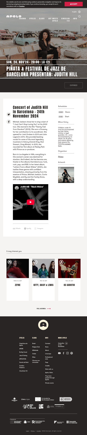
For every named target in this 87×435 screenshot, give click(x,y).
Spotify (29, 228)
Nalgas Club (36, 347)
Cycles (32, 18)
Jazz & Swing (23, 355)
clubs (42, 18)
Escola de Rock (23, 362)
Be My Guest (23, 352)
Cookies (21, 6)
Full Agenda (41, 308)
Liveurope (48, 353)
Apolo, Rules (49, 372)
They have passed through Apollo (50, 377)
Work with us (49, 369)
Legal (27, 431)
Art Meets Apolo (53, 19)
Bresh (34, 343)
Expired (73, 85)
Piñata (60, 157)
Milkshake (35, 350)
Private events (49, 383)
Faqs (46, 362)
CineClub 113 (65, 19)
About (47, 350)
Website (18, 228)
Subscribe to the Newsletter (61, 344)
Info (75, 18)
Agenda (22, 18)
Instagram (40, 228)
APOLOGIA (22, 359)
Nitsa (33, 357)
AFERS (21, 348)
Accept (73, 4)
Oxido (34, 353)
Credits (47, 366)
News (46, 347)
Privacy (33, 431)
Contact (47, 343)
